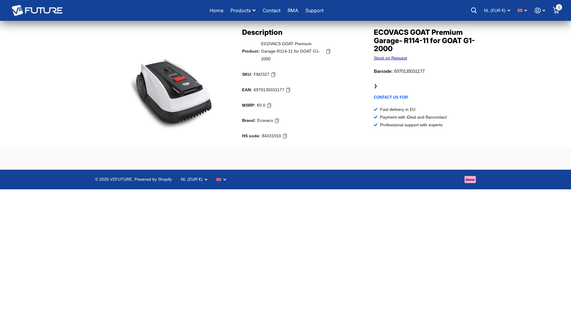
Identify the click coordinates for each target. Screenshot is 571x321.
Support (314, 10)
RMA (293, 10)
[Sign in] (539, 10)
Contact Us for (391, 97)
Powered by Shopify (153, 179)
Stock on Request (390, 58)
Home (216, 10)
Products (240, 10)
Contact (271, 10)
